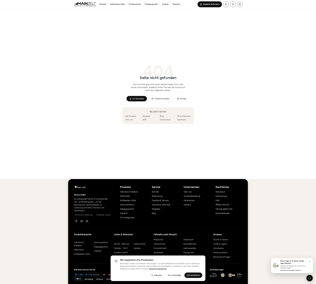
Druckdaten (218, 248)
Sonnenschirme (127, 204)
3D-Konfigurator (184, 116)
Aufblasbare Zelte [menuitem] (117, 4)
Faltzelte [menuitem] (102, 4)
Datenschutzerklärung (158, 269)
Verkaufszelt (159, 244)
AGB (144, 120)
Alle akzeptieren (193, 275)
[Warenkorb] (240, 4)
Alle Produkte (130, 116)
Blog (162, 116)
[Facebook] (76, 221)
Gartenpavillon (189, 248)
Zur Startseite (138, 99)
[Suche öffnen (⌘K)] (226, 4)
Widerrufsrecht (222, 204)
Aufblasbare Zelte (128, 200)
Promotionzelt (160, 248)
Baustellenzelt (189, 244)
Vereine (137, 248)
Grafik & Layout (220, 244)
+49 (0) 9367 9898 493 (83, 215)
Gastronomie (139, 244)
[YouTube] (87, 221)
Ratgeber (146, 116)
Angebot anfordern (211, 4)
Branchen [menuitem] (176, 4)
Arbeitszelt (188, 239)
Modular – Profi (121, 248)
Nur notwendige (174, 275)
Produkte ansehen (161, 99)
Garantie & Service (160, 200)
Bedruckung (157, 196)
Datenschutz (165, 120)
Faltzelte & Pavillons (129, 192)
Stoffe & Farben (220, 239)
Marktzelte (125, 196)
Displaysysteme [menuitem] (151, 4)
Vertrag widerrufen (224, 209)
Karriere (187, 204)
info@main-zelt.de (103, 215)
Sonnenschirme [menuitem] (135, 4)
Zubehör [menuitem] (165, 4)
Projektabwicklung (192, 196)
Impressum (181, 120)
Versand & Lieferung (161, 204)
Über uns (129, 120)
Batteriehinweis (223, 213)
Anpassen (158, 275)
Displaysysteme (127, 209)
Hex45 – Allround (121, 244)
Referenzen (189, 200)
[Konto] (233, 4)
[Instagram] (81, 221)
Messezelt (158, 239)
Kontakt (183, 99)
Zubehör (124, 213)
